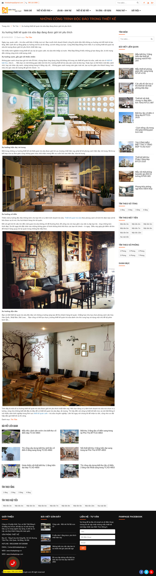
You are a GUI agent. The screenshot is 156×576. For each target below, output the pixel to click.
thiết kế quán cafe (41, 413)
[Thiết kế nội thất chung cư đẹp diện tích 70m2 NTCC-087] (127, 102)
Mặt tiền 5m (31, 506)
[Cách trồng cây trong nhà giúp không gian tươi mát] (127, 132)
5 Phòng (123, 255)
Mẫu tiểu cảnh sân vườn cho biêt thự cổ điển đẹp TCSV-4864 (39, 432)
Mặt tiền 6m (42, 506)
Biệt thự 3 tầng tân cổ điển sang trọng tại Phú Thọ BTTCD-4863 (96, 432)
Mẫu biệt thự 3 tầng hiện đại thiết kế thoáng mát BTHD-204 (143, 57)
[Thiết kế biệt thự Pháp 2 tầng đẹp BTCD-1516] (127, 161)
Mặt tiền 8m (66, 506)
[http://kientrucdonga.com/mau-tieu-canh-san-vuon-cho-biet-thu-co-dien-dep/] (12, 436)
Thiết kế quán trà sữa (73, 218)
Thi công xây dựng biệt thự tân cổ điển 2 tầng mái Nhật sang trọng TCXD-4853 (97, 466)
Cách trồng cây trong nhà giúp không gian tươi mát (144, 130)
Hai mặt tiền (102, 506)
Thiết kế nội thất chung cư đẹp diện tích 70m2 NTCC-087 (144, 100)
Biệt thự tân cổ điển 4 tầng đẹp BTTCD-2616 (144, 115)
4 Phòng (141, 251)
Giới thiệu (135, 10)
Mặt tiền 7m (54, 506)
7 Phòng (141, 255)
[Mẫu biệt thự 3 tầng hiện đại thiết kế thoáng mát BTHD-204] (127, 58)
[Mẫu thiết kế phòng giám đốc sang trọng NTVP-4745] (127, 73)
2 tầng (13, 492)
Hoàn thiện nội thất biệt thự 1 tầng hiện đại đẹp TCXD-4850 (38, 466)
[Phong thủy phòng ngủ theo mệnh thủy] (127, 191)
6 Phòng (132, 255)
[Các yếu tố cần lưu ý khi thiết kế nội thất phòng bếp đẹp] (127, 88)
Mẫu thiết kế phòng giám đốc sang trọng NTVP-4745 (144, 71)
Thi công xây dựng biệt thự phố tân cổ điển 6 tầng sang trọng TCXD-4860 (38, 449)
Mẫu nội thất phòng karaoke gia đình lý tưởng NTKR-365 (143, 174)
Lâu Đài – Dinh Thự (64, 10)
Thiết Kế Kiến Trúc (43, 10)
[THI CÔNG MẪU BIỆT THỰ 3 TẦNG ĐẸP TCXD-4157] (127, 146)
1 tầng (5, 492)
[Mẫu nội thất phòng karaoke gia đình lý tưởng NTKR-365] (127, 176)
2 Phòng (123, 251)
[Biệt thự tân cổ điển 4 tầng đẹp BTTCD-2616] (127, 117)
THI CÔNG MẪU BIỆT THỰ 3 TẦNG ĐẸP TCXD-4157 (143, 144)
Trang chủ (6, 26)
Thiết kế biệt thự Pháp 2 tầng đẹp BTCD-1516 (142, 159)
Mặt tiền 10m (89, 506)
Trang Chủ (28, 10)
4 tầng (28, 492)
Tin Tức (16, 26)
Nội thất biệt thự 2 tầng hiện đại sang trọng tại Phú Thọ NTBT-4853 (96, 449)
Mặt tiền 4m (19, 506)
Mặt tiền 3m (7, 506)
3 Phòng (132, 251)
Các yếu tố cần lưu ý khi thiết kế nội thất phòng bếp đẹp (144, 86)
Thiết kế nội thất (82, 10)
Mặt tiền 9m (77, 506)
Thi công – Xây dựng (103, 10)
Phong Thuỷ (120, 10)
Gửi (83, 548)
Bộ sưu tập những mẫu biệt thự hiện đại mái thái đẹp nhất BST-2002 (63, 560)
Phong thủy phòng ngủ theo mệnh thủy (143, 188)
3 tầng (21, 492)
